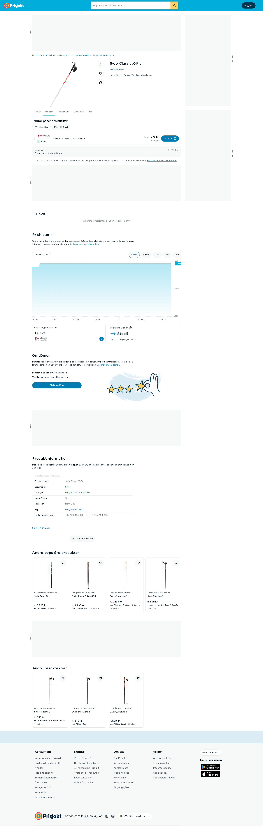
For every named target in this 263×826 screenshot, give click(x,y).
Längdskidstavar (73, 509)
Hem (34, 55)
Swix (67, 486)
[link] (50, 585)
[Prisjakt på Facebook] (107, 815)
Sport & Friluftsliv (48, 55)
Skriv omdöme (117, 69)
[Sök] (174, 5)
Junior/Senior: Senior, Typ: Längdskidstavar (131, 75)
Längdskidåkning (81, 55)
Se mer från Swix (40, 527)
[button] (100, 64)
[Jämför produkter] (100, 82)
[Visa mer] (34, 138)
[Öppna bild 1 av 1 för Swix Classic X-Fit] (64, 84)
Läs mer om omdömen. (108, 364)
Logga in (248, 5)
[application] (106, 290)
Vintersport (64, 55)
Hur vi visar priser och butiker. (161, 160)
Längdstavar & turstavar (103, 55)
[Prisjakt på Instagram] (113, 815)
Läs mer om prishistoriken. (86, 244)
